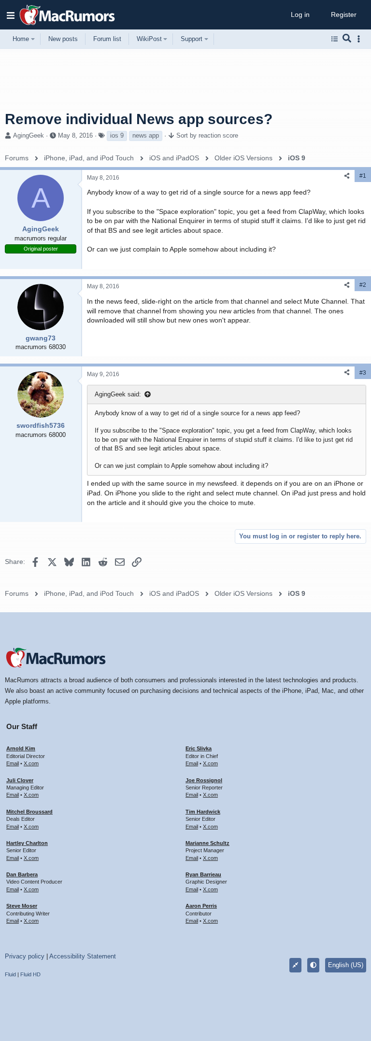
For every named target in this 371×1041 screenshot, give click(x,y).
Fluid (10, 974)
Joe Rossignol (204, 780)
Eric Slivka (199, 748)
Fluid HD (30, 974)
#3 (362, 372)
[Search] (347, 39)
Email (12, 763)
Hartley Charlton (27, 843)
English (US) (345, 965)
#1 (362, 175)
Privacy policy (24, 956)
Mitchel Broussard (29, 812)
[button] (10, 15)
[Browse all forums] (334, 39)
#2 (362, 284)
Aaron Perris (201, 906)
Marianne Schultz (207, 843)
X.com (31, 763)
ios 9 (117, 135)
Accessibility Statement (82, 956)
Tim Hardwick (203, 812)
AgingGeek (28, 135)
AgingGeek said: (118, 394)
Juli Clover (19, 780)
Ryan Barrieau (203, 874)
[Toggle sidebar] (360, 38)
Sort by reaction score (207, 135)
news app (145, 135)
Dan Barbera (22, 874)
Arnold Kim (20, 748)
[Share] (347, 176)
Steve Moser (21, 906)
